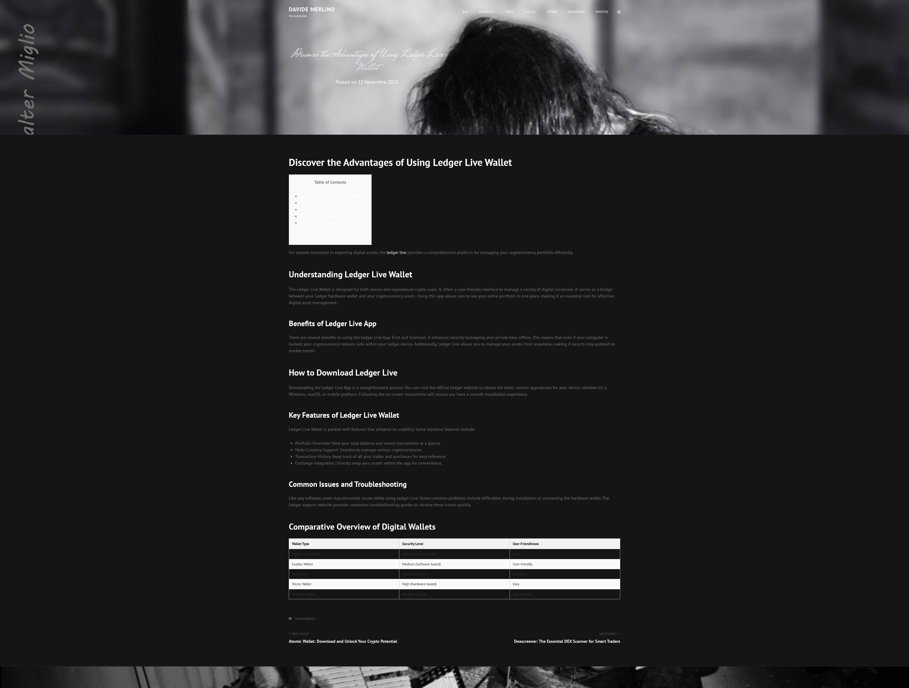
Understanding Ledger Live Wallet (331, 196)
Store (552, 12)
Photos (602, 12)
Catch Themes (485, 677)
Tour (509, 12)
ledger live (396, 252)
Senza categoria (305, 619)
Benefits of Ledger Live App (325, 203)
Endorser (576, 12)
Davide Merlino (312, 9)
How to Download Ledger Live (327, 209)
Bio (465, 12)
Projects (487, 12)
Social (530, 12)
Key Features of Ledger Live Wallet (331, 216)
